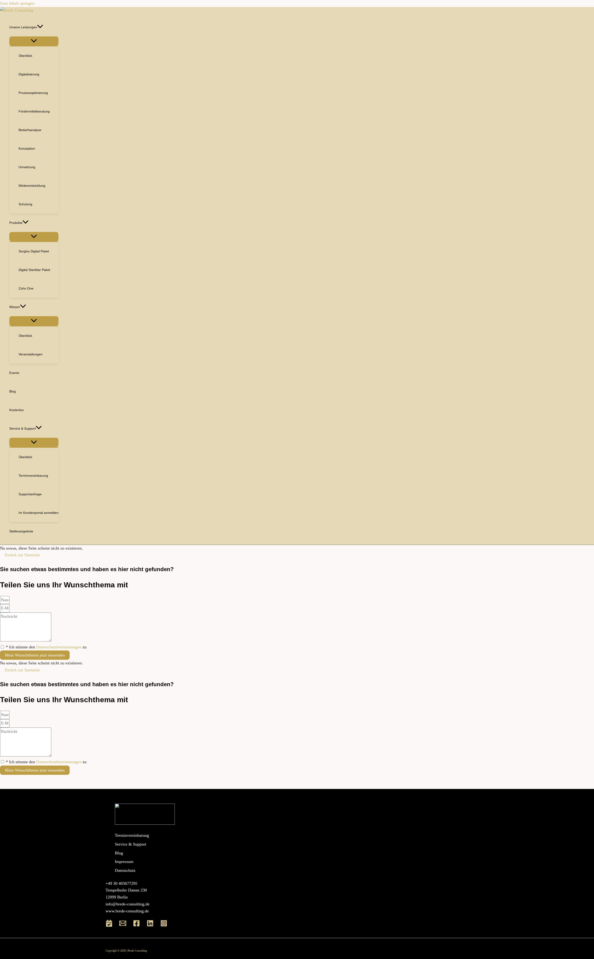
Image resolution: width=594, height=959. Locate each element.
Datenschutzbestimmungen (58, 647)
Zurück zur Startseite (22, 555)
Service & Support (130, 844)
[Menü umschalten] (33, 41)
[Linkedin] (150, 925)
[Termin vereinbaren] (109, 925)
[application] (40, 27)
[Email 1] (122, 925)
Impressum (124, 861)
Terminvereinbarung (132, 835)
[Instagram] (163, 925)
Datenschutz (125, 870)
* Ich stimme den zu (46, 647)
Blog (119, 853)
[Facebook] (136, 925)
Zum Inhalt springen (17, 3)
